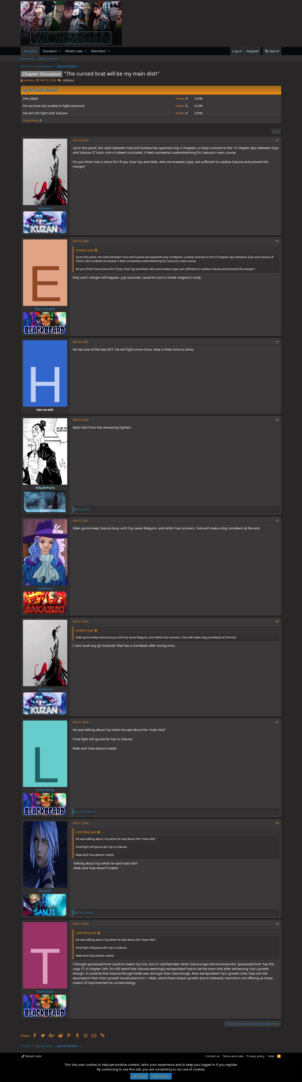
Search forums (47, 58)
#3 (277, 342)
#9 (277, 924)
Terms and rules (233, 1056)
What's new (74, 51)
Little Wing (45, 790)
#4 (277, 420)
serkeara (28, 80)
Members (98, 51)
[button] (60, 51)
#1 (277, 140)
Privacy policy (256, 1056)
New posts (27, 58)
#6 (277, 621)
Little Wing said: (86, 832)
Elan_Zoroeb (45, 309)
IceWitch (45, 588)
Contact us (212, 1056)
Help (271, 1056)
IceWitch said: (85, 630)
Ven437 (45, 890)
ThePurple (45, 991)
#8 (277, 823)
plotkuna (68, 80)
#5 (277, 521)
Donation (50, 51)
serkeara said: (85, 250)
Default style (32, 1056)
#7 (277, 722)
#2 (277, 241)
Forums (30, 51)
